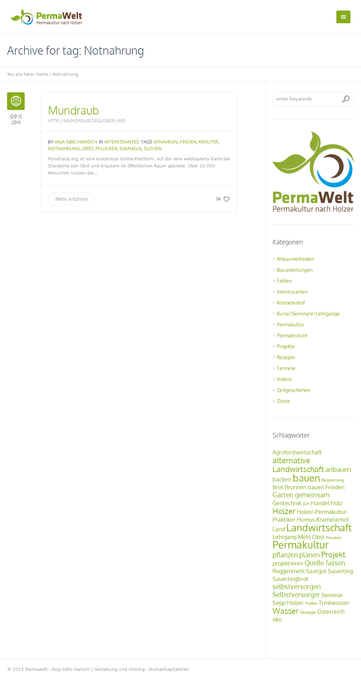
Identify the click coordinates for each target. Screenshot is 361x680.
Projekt (333, 554)
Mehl (304, 536)
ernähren (165, 142)
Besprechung (333, 480)
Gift (306, 503)
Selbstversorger (296, 594)
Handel (320, 503)
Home (42, 74)
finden (188, 142)
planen (309, 554)
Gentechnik (287, 503)
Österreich (330, 611)
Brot (278, 487)
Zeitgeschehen (293, 390)
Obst (87, 148)
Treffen (311, 603)
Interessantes (121, 142)
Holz (336, 503)
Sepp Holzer (288, 602)
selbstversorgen (297, 586)
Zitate (283, 401)
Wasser (286, 610)
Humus (306, 519)
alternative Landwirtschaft (298, 464)
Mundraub (73, 110)
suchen (153, 148)
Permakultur (290, 324)
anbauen (338, 469)
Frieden (334, 487)
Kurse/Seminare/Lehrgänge (308, 314)
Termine (286, 368)
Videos (284, 379)
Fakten (284, 281)
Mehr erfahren (71, 199)
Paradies (333, 537)
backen (282, 479)
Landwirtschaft (319, 527)
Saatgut (316, 571)
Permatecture (292, 335)
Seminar (332, 595)
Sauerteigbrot (290, 578)
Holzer (284, 511)
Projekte (286, 346)
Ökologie (308, 612)
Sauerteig (340, 571)
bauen (306, 477)
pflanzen (285, 554)
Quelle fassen (325, 562)
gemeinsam (312, 494)
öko (277, 619)
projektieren (288, 563)
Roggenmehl (289, 571)
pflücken (106, 148)
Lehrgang (284, 536)
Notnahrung (64, 148)
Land (279, 529)
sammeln (131, 148)
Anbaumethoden (295, 259)
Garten (283, 494)
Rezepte (286, 357)
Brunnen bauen (304, 487)
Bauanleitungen (295, 270)
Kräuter (208, 142)
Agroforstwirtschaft (297, 452)
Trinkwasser (334, 602)
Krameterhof (291, 303)
